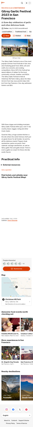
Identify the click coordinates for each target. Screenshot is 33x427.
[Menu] (28, 3)
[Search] (22, 3)
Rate (28, 36)
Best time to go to (13, 8)
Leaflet (13, 296)
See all (7, 52)
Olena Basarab (12, 220)
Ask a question (6, 170)
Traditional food (20, 31)
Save (7, 36)
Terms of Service (21, 423)
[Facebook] (13, 409)
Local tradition (7, 31)
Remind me (18, 269)
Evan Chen (17, 58)
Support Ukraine (24, 420)
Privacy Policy (10, 423)
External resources (11, 165)
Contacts (14, 420)
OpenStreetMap (21, 296)
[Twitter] (20, 409)
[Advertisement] (16, 105)
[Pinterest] (26, 409)
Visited (18, 36)
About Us (7, 420)
